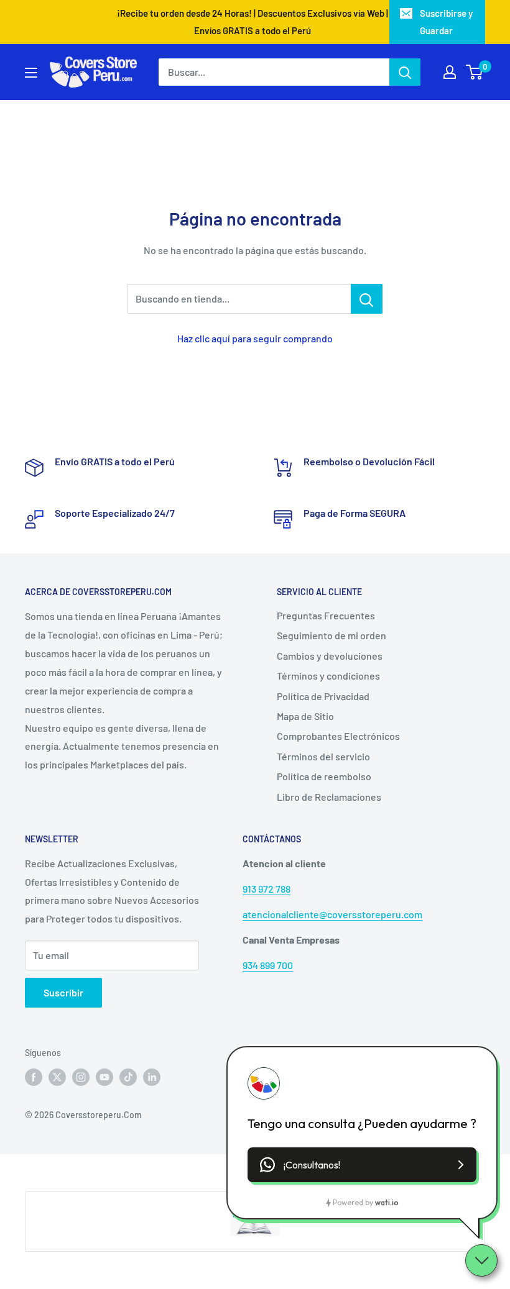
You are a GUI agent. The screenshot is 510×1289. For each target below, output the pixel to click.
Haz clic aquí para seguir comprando (255, 338)
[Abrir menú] (31, 73)
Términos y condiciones (328, 675)
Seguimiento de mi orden (331, 635)
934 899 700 (268, 965)
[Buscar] (404, 72)
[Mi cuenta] (449, 72)
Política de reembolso (324, 776)
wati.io (386, 1202)
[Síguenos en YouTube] (104, 1077)
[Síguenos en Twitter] (57, 1077)
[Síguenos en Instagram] (81, 1077)
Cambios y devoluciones (329, 656)
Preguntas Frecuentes (326, 615)
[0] (475, 72)
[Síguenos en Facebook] (33, 1077)
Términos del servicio (323, 756)
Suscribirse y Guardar (446, 21)
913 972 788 (266, 889)
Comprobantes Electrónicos (338, 736)
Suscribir (63, 992)
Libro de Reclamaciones (329, 797)
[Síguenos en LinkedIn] (151, 1077)
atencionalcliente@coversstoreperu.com (332, 914)
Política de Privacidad (323, 696)
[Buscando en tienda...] (366, 299)
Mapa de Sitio (305, 716)
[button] (362, 1164)
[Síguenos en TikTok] (128, 1077)
